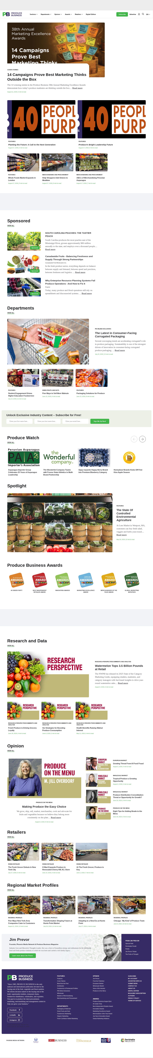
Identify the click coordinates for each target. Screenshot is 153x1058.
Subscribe (122, 14)
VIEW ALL (10, 225)
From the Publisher (98, 981)
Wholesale (60, 993)
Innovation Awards (98, 1009)
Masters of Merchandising (65, 996)
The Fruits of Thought (131, 954)
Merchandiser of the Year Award (102, 1013)
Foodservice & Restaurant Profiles (67, 988)
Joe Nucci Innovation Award (101, 1016)
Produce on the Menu (99, 991)
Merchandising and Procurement (67, 998)
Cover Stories (61, 981)
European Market (98, 983)
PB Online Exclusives (63, 991)
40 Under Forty (97, 1004)
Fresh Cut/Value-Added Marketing (67, 1018)
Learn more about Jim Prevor (22, 955)
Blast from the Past (62, 983)
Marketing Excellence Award (101, 1011)
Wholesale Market (98, 986)
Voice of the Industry (99, 988)
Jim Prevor (96, 978)
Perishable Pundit (130, 946)
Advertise (132, 14)
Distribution (60, 986)
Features (59, 978)
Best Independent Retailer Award (103, 1006)
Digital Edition (91, 14)
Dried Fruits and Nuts (63, 1011)
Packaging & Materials (64, 1009)
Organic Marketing (62, 1016)
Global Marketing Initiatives (101, 1018)
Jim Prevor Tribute (131, 951)
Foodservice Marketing (64, 1013)
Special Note (129, 943)
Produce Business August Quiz (102, 1001)
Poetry (127, 949)
